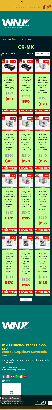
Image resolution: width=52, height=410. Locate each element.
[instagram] (8, 376)
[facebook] (4, 376)
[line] (17, 376)
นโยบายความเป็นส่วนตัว (11, 403)
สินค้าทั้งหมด (12, 39)
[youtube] (12, 376)
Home (4, 39)
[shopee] (21, 376)
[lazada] (25, 376)
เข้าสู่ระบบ (20, 7)
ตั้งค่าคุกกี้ (40, 403)
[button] (35, 2)
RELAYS (21, 39)
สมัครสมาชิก (35, 7)
